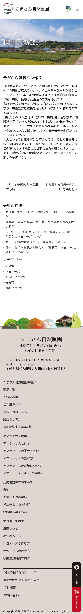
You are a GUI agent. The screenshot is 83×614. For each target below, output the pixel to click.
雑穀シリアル (12, 419)
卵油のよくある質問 (16, 504)
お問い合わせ (13, 595)
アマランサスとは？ (16, 443)
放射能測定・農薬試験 (18, 427)
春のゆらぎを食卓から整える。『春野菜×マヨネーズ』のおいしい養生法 (41, 249)
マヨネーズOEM (13, 521)
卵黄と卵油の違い (15, 497)
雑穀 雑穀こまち (15, 412)
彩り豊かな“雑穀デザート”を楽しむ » (61, 186)
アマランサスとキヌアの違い (22, 473)
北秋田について (15, 277)
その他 (9, 266)
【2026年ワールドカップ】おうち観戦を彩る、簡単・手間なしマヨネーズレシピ (40, 234)
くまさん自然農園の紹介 (19, 382)
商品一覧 (9, 389)
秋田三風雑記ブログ (16, 558)
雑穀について (14, 288)
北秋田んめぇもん (15, 512)
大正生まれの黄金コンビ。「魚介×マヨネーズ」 (37, 242)
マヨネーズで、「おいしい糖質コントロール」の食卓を (40, 214)
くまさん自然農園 (32, 9)
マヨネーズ (12, 271)
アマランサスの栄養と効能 (21, 451)
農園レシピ (10, 528)
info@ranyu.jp (24, 364)
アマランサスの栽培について (22, 465)
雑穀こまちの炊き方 (16, 551)
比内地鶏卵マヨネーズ (18, 482)
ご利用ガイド (12, 404)
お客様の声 (10, 397)
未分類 (9, 282)
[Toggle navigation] (77, 9)
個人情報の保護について (20, 572)
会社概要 (10, 587)
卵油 (6, 489)
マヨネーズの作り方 (16, 543)
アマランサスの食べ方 (18, 458)
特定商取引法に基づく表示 (22, 580)
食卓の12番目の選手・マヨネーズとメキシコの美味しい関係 (41, 224)
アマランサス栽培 (15, 436)
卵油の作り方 (12, 536)
